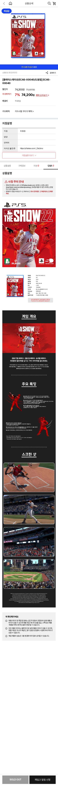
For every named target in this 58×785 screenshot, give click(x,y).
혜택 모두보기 (42, 95)
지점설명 (28, 155)
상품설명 (7, 166)
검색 (49, 3)
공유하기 (53, 73)
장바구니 (54, 3)
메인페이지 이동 (10, 3)
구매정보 (21, 166)
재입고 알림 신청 (42, 779)
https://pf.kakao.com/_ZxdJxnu (31, 148)
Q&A (51, 166)
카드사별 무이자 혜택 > (24, 111)
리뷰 (36, 166)
